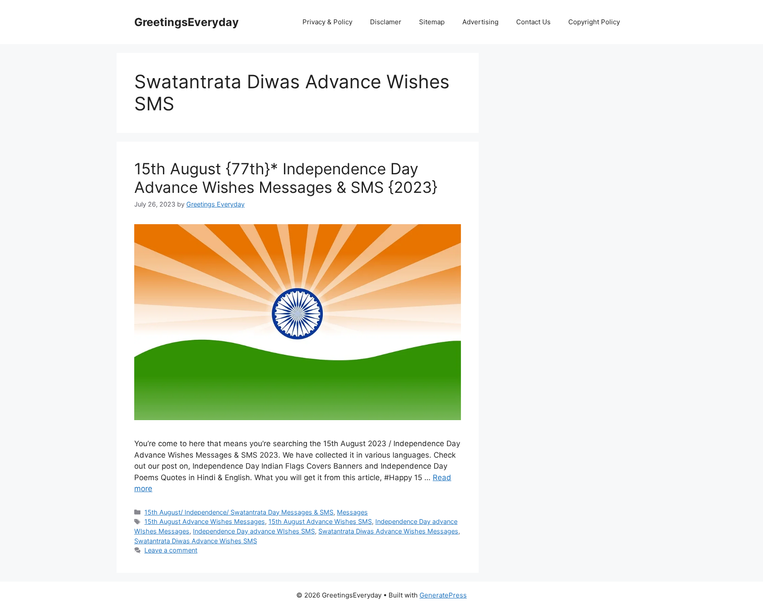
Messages (352, 512)
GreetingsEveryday (186, 22)
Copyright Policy (594, 22)
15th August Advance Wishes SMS (320, 521)
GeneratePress (443, 595)
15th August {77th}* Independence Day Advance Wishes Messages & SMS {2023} (286, 177)
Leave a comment (170, 550)
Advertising (480, 22)
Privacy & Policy (327, 22)
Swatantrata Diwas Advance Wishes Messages (388, 531)
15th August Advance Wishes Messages (204, 521)
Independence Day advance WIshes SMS (254, 531)
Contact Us (533, 22)
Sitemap (432, 22)
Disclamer (385, 22)
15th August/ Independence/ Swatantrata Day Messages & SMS (238, 512)
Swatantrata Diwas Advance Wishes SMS (195, 541)
